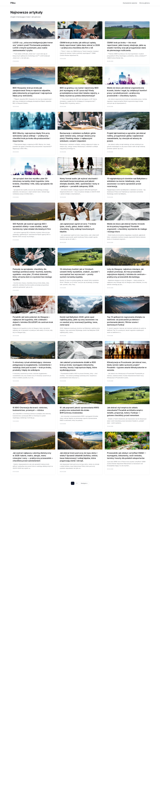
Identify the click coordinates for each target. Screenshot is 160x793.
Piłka (12, 3)
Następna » (84, 483)
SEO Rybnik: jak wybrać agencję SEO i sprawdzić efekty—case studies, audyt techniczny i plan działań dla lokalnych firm (32, 226)
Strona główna (144, 3)
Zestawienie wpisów (130, 3)
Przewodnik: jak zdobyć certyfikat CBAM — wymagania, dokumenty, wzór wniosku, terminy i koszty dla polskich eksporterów (126, 455)
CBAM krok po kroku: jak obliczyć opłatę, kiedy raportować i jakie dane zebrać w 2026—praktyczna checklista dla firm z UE (80, 45)
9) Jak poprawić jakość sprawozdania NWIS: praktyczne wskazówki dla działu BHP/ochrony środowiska (79, 410)
